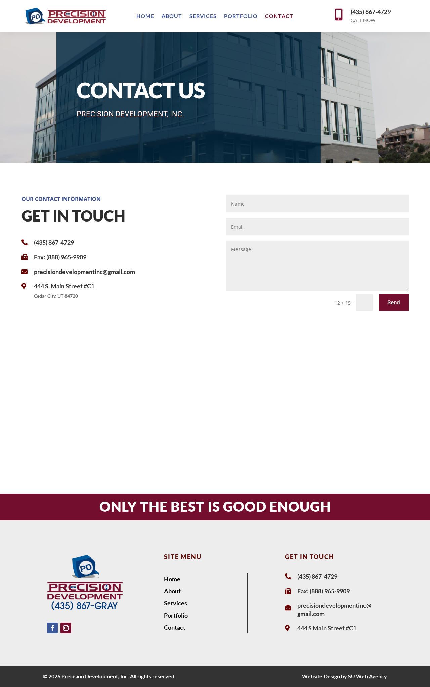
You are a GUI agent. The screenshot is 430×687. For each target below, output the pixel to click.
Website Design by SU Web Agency (344, 676)
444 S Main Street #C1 (326, 628)
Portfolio (241, 16)
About (172, 16)
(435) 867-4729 (371, 11)
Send (393, 302)
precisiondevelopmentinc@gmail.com (84, 271)
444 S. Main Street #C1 (64, 286)
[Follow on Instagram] (65, 628)
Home (145, 16)
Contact (279, 16)
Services (203, 16)
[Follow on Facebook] (52, 628)
